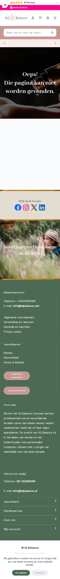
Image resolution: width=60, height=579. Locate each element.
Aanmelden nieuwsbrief (16, 376)
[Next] (55, 43)
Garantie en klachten (17, 326)
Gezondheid (11, 357)
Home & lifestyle (14, 362)
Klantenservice (13, 511)
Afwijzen (39, 572)
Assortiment (11, 501)
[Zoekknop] (52, 33)
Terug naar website (17, 390)
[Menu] (55, 18)
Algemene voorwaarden (19, 317)
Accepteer (21, 572)
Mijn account (12, 529)
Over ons (9, 520)
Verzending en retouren (19, 322)
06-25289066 (26, 481)
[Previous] (5, 43)
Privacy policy (13, 331)
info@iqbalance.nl (25, 491)
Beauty (8, 352)
